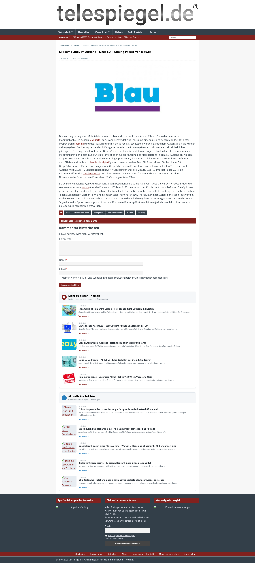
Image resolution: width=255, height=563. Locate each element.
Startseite (80, 554)
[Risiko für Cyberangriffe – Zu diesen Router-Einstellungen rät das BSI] (69, 464)
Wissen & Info (101, 32)
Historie (119, 32)
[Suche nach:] (182, 37)
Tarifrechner (96, 554)
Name (62, 259)
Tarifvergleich (64, 32)
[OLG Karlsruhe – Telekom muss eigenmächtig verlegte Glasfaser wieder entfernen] (69, 481)
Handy (85, 187)
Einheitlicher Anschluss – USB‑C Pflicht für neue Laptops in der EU (113, 325)
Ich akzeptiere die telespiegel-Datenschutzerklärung (120, 537)
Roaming (79, 143)
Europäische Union (81, 212)
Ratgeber (112, 554)
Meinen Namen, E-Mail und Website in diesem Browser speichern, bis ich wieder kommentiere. (115, 277)
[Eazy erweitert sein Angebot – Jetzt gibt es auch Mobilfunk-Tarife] (69, 344)
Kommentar (65, 238)
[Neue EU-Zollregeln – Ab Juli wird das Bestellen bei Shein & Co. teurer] (69, 361)
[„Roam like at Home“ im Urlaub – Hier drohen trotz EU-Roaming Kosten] (69, 310)
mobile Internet (91, 173)
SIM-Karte (95, 139)
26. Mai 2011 (65, 58)
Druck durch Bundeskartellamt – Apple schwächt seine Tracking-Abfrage (116, 428)
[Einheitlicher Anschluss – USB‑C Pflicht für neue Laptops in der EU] (69, 327)
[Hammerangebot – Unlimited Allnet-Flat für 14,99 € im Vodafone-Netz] (69, 378)
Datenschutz (190, 554)
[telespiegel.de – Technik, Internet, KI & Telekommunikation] (127, 14)
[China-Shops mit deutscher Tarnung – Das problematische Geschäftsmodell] (69, 410)
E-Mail (62, 268)
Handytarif (98, 212)
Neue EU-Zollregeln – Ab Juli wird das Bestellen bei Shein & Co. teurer (114, 359)
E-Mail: (108, 526)
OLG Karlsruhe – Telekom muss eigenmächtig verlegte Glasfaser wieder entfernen (121, 479)
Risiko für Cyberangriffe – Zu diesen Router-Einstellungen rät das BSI (114, 462)
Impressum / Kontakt (143, 554)
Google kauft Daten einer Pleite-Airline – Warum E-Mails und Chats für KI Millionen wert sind (127, 445)
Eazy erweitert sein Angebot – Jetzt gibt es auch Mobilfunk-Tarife (112, 342)
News (125, 554)
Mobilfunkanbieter (114, 212)
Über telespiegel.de (169, 554)
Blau (68, 212)
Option (130, 212)
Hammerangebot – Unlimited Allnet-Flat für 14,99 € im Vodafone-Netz (115, 376)
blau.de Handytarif (99, 162)
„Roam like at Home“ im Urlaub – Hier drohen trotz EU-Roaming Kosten (116, 308)
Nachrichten (83, 32)
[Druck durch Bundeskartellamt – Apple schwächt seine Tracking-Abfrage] (69, 430)
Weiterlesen (83, 316)
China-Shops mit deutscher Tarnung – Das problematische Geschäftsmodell (118, 409)
